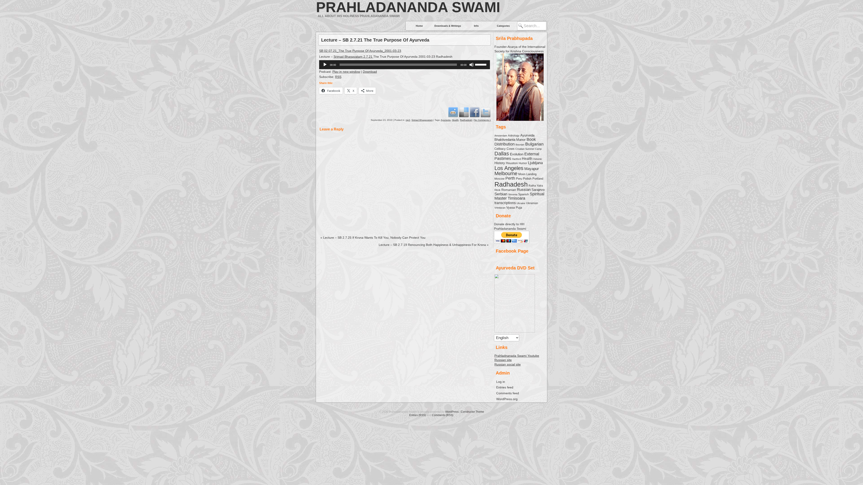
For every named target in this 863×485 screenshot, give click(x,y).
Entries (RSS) (417, 415)
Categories (503, 25)
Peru (519, 178)
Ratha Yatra (536, 185)
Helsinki (537, 159)
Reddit (453, 112)
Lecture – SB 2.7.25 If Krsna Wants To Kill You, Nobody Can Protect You (372, 237)
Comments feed (507, 393)
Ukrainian (532, 203)
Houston (512, 163)
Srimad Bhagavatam (422, 120)
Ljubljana (535, 163)
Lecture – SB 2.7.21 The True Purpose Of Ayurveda (375, 39)
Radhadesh (466, 120)
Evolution (516, 154)
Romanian (508, 190)
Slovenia (512, 194)
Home (419, 25)
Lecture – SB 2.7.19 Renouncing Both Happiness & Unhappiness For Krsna (434, 245)
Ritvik (497, 190)
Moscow (499, 178)
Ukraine (521, 203)
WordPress (452, 411)
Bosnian (520, 144)
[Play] (325, 64)
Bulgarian (534, 144)
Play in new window (346, 71)
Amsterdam (500, 135)
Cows (510, 148)
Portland (537, 178)
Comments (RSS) (442, 415)
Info (476, 25)
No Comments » (482, 120)
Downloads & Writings (447, 25)
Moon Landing (527, 174)
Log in (500, 382)
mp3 (408, 120)
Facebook (474, 112)
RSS (338, 77)
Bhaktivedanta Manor (510, 139)
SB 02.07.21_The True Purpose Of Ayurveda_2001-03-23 (360, 51)
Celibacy (500, 148)
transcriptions (505, 203)
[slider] (481, 64)
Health (455, 120)
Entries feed (504, 387)
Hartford (516, 159)
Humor (523, 163)
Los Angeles (508, 168)
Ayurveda (446, 120)
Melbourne (505, 173)
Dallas (501, 154)
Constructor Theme (472, 411)
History (499, 163)
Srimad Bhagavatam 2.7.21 (353, 56)
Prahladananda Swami (408, 7)
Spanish (523, 194)
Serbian (500, 194)
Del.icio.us (463, 112)
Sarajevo (538, 190)
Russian (524, 189)
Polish (527, 178)
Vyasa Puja (514, 207)
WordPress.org (507, 399)
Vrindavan (499, 207)
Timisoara (516, 198)
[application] (404, 64)
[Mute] (471, 64)
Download (370, 71)
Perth (510, 178)
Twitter (485, 112)
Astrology (513, 135)
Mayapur (531, 169)
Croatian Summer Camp (528, 149)
